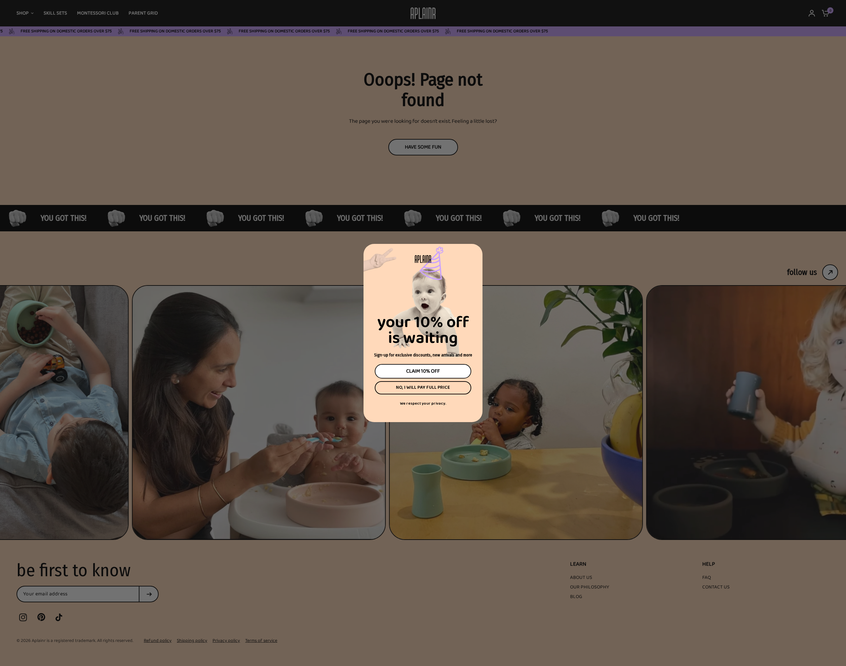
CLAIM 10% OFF (423, 371)
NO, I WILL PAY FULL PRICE (423, 387)
